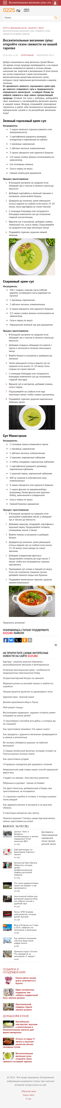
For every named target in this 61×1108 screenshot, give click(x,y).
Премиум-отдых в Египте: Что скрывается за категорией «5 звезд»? (26, 954)
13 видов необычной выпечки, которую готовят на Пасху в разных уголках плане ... (29, 752)
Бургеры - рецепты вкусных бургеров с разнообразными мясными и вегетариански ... (27, 663)
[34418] (8, 1007)
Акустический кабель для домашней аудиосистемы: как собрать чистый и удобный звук (26, 900)
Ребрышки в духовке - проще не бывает (24, 783)
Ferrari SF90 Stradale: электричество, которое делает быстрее (25, 914)
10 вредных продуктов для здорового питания (27, 764)
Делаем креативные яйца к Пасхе (20, 702)
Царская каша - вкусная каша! (18, 697)
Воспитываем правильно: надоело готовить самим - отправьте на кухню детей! (29, 714)
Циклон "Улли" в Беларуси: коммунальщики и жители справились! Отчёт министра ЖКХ (26, 837)
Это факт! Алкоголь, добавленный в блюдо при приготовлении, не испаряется (27, 790)
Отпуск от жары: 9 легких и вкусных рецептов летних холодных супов (19, 1043)
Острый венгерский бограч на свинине (23, 678)
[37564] (8, 1041)
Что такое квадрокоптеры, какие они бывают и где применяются (26, 885)
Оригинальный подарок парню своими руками (24, 1007)
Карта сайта (28, 1095)
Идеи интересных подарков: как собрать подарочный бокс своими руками (20, 994)
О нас (28, 1099)
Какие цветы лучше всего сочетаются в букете (26, 981)
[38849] (8, 1024)
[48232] (8, 992)
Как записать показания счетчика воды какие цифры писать (25, 941)
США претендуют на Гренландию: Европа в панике (24, 852)
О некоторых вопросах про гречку (21, 813)
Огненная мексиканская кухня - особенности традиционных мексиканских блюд (26, 672)
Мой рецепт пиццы (13, 707)
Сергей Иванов (27, 55)
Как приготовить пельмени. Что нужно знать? (26, 729)
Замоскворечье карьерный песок (49, 838)
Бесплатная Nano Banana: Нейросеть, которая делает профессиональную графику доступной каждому (25, 869)
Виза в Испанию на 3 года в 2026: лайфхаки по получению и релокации (26, 927)
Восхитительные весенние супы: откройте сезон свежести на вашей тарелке (18, 1057)
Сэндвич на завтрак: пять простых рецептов (26, 777)
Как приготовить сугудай (16, 759)
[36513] (8, 1056)
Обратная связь (28, 1091)
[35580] (8, 980)
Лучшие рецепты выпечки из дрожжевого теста (28, 691)
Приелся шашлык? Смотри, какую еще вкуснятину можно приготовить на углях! (29, 820)
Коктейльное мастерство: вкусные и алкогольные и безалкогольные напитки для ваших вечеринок (20, 1027)
